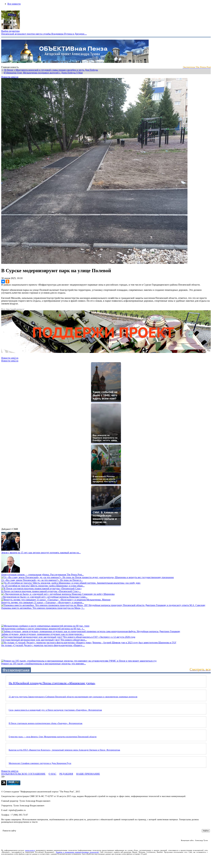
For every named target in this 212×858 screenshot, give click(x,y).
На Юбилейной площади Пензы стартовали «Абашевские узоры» (52, 683)
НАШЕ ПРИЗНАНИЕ (88, 774)
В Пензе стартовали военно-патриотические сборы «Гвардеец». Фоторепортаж (45, 723)
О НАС (52, 774)
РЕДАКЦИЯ (66, 774)
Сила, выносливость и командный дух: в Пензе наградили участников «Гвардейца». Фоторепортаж (55, 710)
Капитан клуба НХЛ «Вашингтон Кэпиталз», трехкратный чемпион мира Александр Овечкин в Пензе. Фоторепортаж (64, 750)
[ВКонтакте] (3, 281)
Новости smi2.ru (9, 77)
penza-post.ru (30, 850)
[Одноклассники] (7, 281)
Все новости (14, 3)
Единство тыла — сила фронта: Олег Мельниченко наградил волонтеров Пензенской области (53, 737)
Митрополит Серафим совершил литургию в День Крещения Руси (40, 763)
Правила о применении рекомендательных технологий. (77, 852)
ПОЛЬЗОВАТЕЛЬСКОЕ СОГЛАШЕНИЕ (23, 774)
